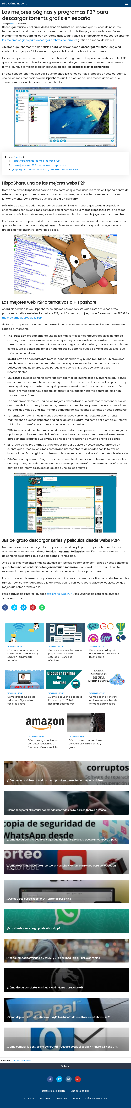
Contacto (61, 1098)
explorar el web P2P (59, 594)
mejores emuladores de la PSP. (22, 317)
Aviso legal (45, 1098)
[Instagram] (69, 1079)
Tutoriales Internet (21, 1060)
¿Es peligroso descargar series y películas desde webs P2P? (46, 169)
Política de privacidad (96, 1098)
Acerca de (29, 1098)
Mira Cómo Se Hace (80, 1091)
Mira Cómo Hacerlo (14, 3)
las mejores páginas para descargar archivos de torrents (39, 40)
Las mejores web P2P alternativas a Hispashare (39, 165)
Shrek (12, 24)
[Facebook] (50, 1079)
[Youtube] (78, 1079)
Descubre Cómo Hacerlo (54, 1091)
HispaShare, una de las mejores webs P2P (35, 160)
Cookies (76, 1098)
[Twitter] (59, 1079)
